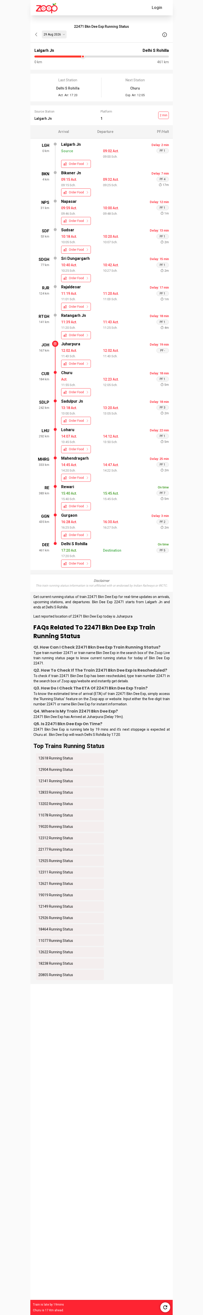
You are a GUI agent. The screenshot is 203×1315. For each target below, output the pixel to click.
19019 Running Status (55, 895)
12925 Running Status (55, 861)
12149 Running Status (55, 906)
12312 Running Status (55, 838)
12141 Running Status (55, 781)
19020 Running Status (55, 827)
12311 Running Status (55, 872)
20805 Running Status (55, 975)
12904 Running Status (55, 770)
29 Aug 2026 (52, 34)
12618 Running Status (55, 758)
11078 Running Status (55, 815)
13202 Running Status (55, 804)
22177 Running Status (55, 849)
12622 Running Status (55, 952)
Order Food (76, 164)
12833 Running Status (55, 792)
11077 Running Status (55, 941)
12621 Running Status (55, 884)
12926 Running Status (55, 918)
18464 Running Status (55, 929)
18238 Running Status (55, 963)
